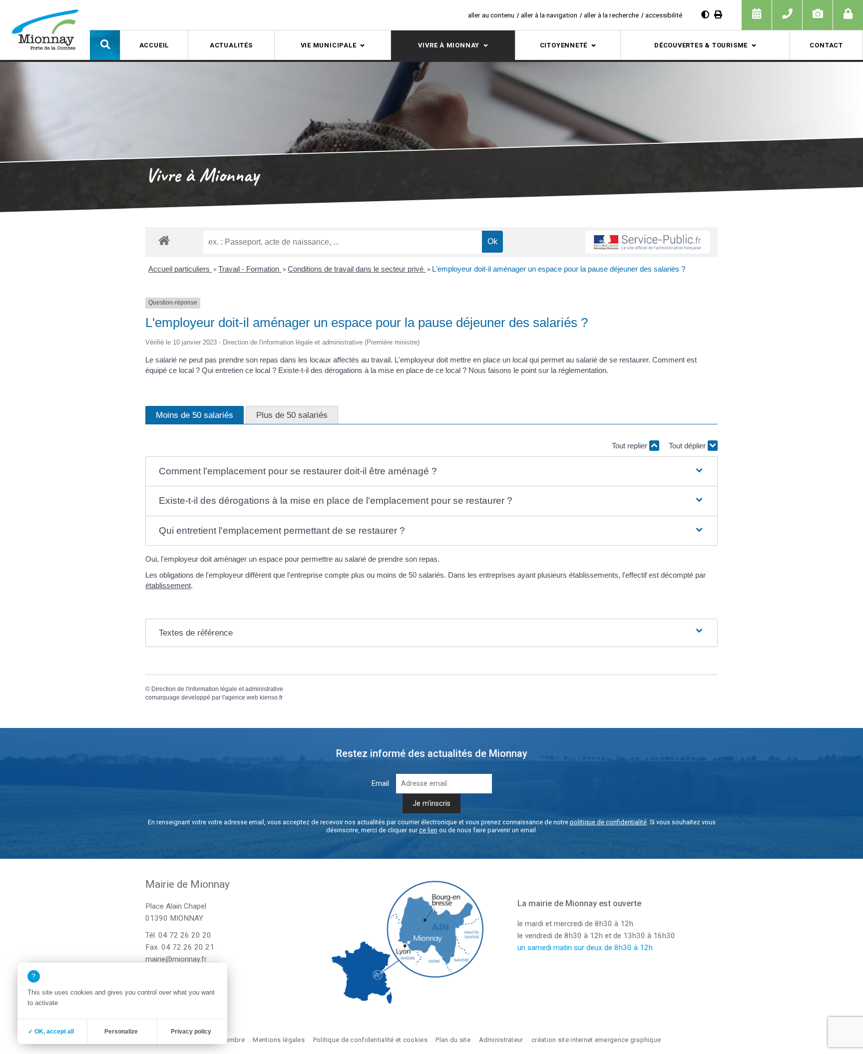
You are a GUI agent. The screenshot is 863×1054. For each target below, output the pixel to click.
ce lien (428, 830)
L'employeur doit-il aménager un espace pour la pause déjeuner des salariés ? (558, 269)
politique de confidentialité (608, 822)
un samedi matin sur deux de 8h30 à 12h (585, 947)
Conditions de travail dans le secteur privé (357, 269)
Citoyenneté (564, 45)
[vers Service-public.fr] (647, 242)
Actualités (231, 45)
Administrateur (501, 1040)
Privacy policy (191, 1031)
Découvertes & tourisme (701, 45)
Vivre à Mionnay (448, 45)
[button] (105, 45)
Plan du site (452, 1040)
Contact (826, 45)
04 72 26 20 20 (184, 935)
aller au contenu (491, 15)
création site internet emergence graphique (596, 1040)
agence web (241, 697)
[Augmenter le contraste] (705, 14)
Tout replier (630, 445)
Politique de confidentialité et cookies (370, 1040)
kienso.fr (271, 697)
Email (380, 783)
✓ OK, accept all (51, 1031)
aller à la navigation (549, 15)
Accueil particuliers (180, 269)
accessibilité (663, 15)
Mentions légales (279, 1040)
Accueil (154, 45)
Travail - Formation (249, 269)
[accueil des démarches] (164, 240)
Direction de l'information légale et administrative (217, 689)
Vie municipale (329, 45)
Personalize (121, 1031)
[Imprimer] (718, 14)
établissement (168, 585)
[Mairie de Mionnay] (45, 29)
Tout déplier (688, 445)
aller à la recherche (611, 15)
